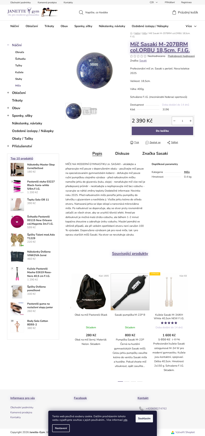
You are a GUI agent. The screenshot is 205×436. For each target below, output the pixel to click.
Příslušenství (22, 146)
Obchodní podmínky (20, 2)
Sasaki (143, 60)
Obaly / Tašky (22, 138)
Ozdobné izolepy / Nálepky (33, 131)
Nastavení (61, 428)
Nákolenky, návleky (27, 123)
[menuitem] (14, 26)
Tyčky (18, 65)
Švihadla (20, 59)
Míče (18, 85)
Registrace (186, 2)
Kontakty (68, 2)
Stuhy (18, 79)
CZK (152, 2)
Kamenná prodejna (47, 2)
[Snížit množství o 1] (174, 121)
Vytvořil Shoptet (185, 432)
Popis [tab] (97, 153)
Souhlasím (144, 418)
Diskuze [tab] (122, 153)
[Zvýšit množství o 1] (190, 121)
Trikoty (17, 100)
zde (125, 420)
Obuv (16, 108)
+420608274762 (156, 408)
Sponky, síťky (22, 115)
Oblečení (19, 93)
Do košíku (162, 131)
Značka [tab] (155, 153)
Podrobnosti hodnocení (181, 56)
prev (68, 326)
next (192, 326)
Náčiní (17, 45)
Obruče (19, 52)
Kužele (19, 72)
